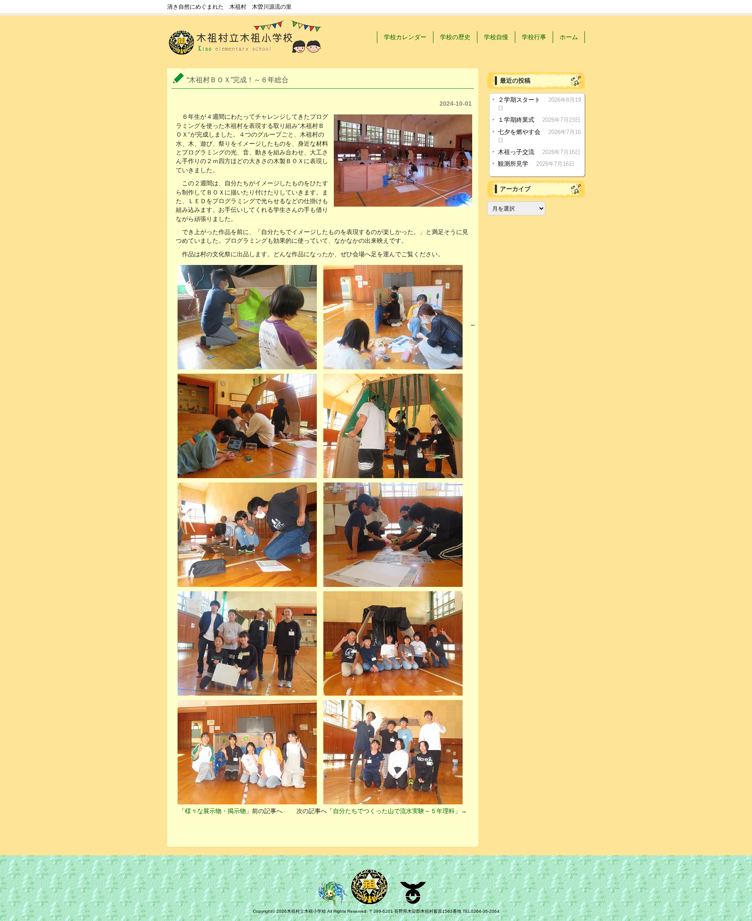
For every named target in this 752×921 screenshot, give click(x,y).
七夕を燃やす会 (519, 132)
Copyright (262, 911)
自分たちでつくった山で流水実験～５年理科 (394, 811)
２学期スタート (519, 100)
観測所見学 (513, 164)
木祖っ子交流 (516, 152)
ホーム (569, 36)
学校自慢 (496, 36)
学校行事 (534, 36)
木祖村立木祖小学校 (306, 911)
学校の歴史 (455, 36)
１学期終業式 (516, 120)
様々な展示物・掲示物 (215, 811)
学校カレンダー (405, 36)
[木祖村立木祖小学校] (245, 57)
